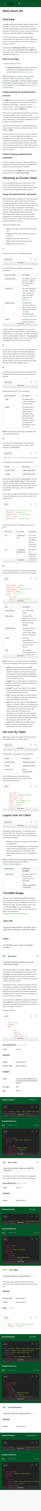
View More (20, 263)
